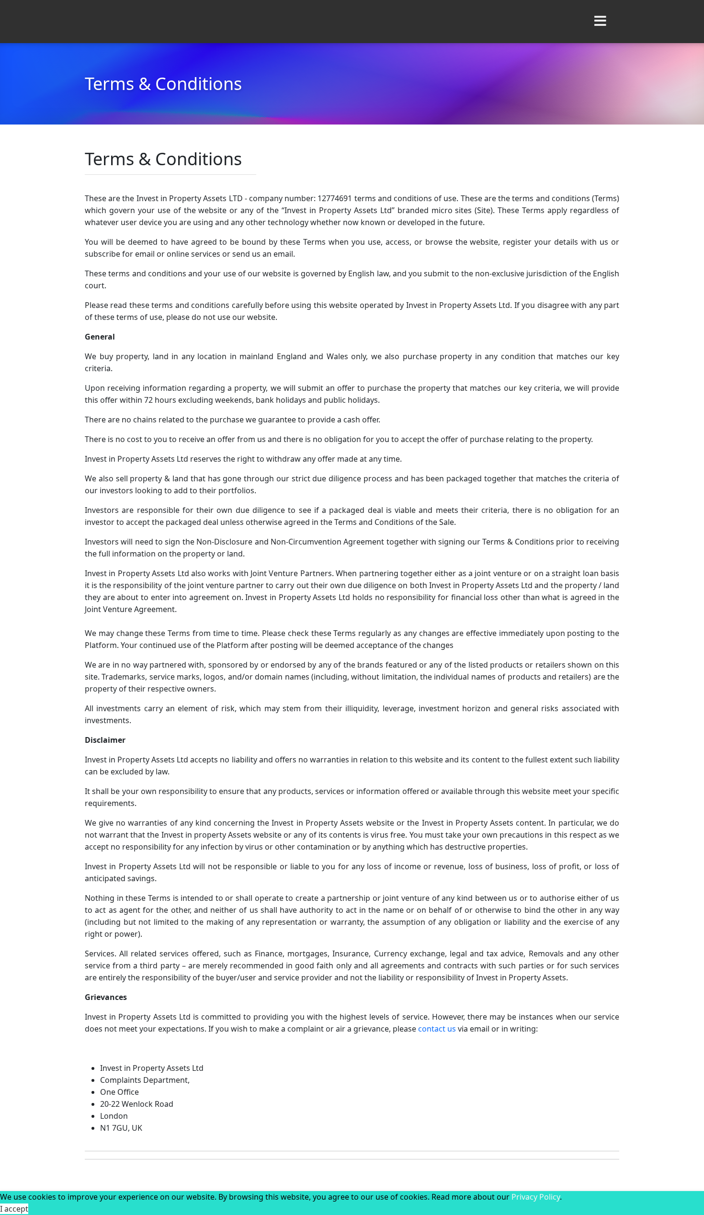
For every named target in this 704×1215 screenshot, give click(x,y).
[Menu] (600, 21)
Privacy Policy (535, 1197)
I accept (14, 1209)
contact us (437, 1028)
